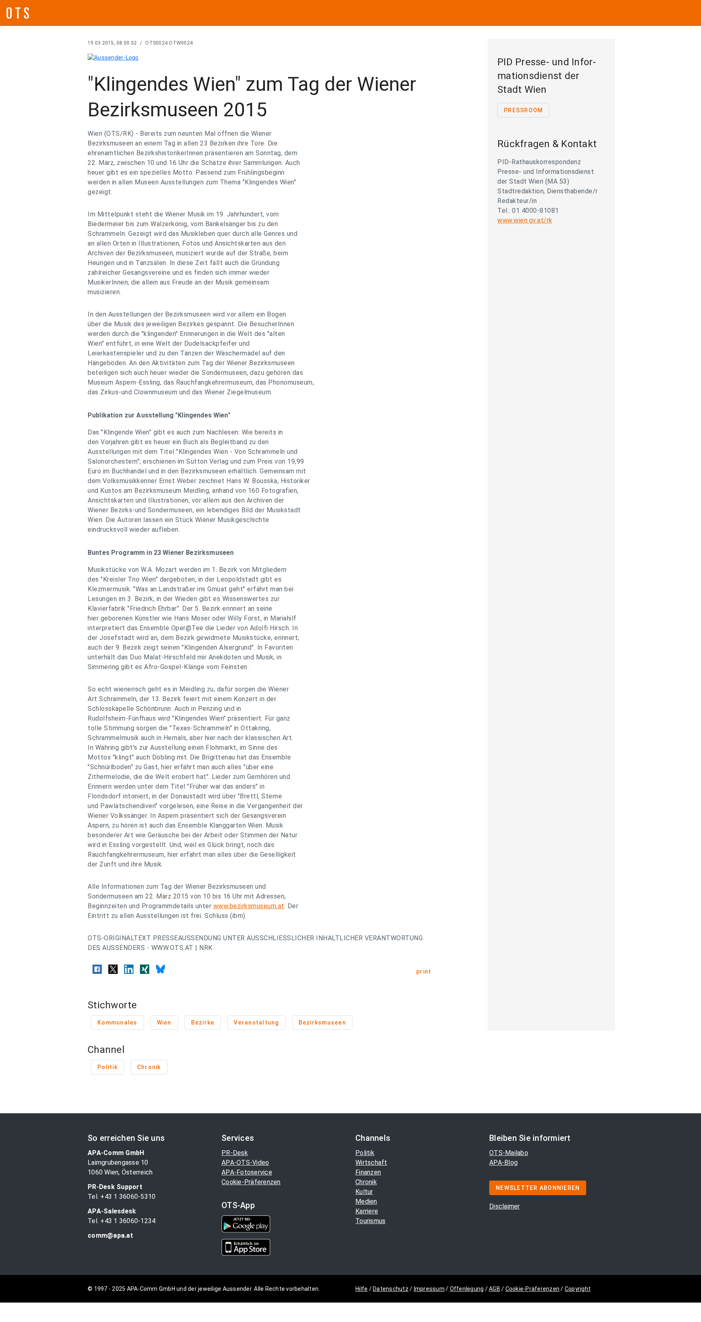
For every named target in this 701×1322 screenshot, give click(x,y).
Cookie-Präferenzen (251, 1182)
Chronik (366, 1182)
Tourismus (370, 1221)
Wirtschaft (371, 1162)
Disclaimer (504, 1206)
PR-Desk (234, 1153)
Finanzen (368, 1172)
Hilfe (361, 1289)
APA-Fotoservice (246, 1172)
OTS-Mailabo (508, 1153)
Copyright (578, 1289)
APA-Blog (503, 1162)
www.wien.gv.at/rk (525, 220)
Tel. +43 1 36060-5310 (121, 1196)
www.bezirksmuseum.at (248, 906)
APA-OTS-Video (245, 1162)
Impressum (429, 1289)
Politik (364, 1153)
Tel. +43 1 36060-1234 (121, 1221)
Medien (366, 1201)
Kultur (364, 1192)
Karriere (366, 1211)
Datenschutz (391, 1289)
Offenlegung (467, 1289)
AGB (494, 1289)
